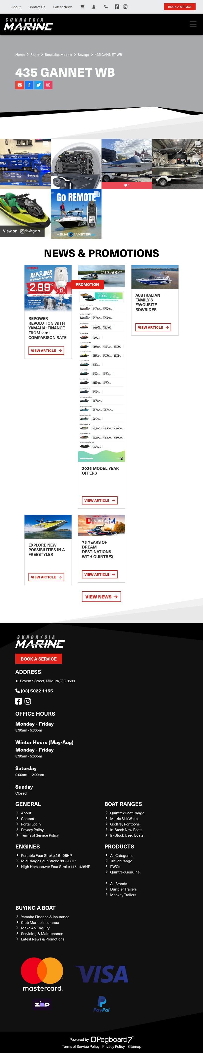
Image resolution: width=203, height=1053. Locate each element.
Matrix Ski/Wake (124, 818)
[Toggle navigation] (193, 24)
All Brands (118, 883)
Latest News (63, 6)
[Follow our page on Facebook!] (117, 6)
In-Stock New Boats (126, 829)
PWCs (115, 866)
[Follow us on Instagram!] (29, 702)
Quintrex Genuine (125, 872)
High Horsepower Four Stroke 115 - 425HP (55, 866)
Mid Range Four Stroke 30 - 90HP (48, 860)
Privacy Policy (32, 829)
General (28, 803)
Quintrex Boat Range (127, 812)
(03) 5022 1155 (37, 690)
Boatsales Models (58, 54)
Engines (27, 846)
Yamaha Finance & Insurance (45, 916)
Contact (27, 818)
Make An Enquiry (35, 927)
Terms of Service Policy (40, 835)
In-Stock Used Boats (126, 835)
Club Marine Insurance (40, 922)
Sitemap (134, 1046)
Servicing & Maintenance (42, 933)
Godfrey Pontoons (125, 824)
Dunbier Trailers (123, 889)
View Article (44, 350)
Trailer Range (121, 860)
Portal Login (31, 824)
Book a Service (39, 659)
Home (20, 54)
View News (98, 597)
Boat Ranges (123, 803)
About (16, 6)
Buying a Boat (35, 907)
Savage (83, 54)
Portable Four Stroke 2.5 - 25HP (46, 855)
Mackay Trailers (123, 894)
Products (119, 846)
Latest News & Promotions (42, 939)
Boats (34, 54)
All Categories (121, 855)
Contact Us (36, 6)
